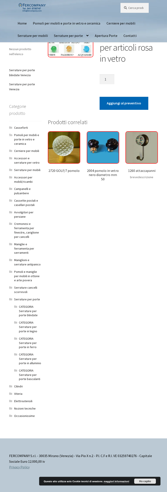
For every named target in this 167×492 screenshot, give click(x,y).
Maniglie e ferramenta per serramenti (24, 248)
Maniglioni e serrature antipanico (27, 262)
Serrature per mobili (33, 35)
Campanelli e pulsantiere (22, 191)
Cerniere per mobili (121, 23)
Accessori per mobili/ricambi (23, 179)
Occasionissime (24, 416)
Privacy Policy (19, 467)
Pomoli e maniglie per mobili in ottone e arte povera (27, 276)
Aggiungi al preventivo (124, 103)
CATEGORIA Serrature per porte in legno (28, 327)
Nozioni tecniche (25, 408)
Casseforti (21, 128)
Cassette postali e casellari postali (26, 203)
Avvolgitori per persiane (23, 214)
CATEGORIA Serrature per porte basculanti (29, 375)
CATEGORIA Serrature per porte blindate (28, 311)
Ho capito (145, 481)
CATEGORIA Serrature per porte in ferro (28, 343)
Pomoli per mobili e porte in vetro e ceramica (66, 23)
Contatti (130, 35)
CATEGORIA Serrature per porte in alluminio (30, 358)
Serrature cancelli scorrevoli (25, 290)
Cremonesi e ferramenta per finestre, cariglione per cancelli (26, 230)
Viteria (18, 394)
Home (22, 23)
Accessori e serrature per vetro (27, 160)
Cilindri (18, 386)
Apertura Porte (106, 35)
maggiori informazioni (116, 481)
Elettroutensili (23, 401)
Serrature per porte (68, 35)
